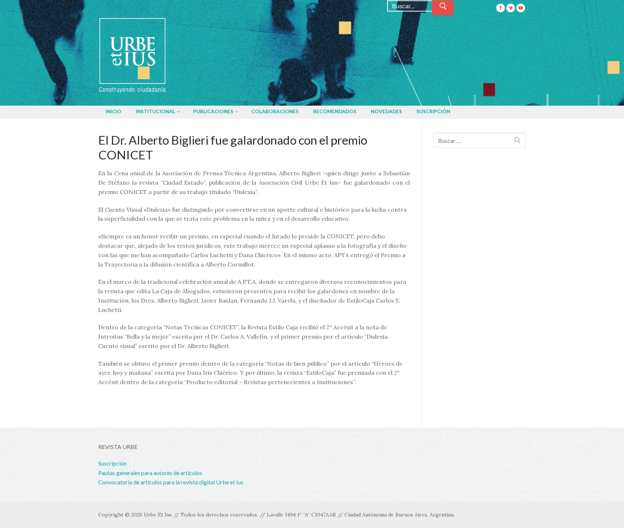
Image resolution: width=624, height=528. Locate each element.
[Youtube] (520, 8)
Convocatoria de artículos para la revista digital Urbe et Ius (170, 482)
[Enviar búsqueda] (443, 8)
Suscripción (112, 463)
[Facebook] (500, 8)
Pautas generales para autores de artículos (150, 472)
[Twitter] (510, 8)
